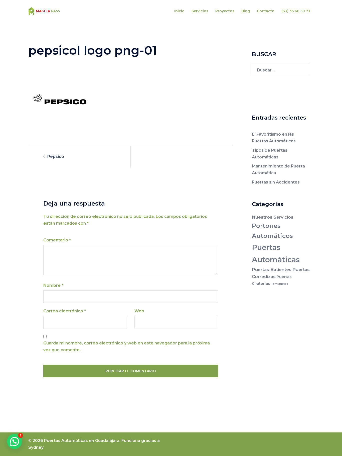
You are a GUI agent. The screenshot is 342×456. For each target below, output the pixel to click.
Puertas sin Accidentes (276, 182)
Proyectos (224, 11)
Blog (245, 11)
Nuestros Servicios (272, 217)
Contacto (265, 11)
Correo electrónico (64, 311)
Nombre (53, 285)
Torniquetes (279, 284)
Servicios (200, 11)
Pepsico (55, 156)
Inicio (179, 11)
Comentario (57, 240)
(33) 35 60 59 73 (295, 11)
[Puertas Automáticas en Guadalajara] (44, 11)
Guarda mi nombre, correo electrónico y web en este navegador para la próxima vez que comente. (126, 346)
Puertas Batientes (271, 269)
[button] (14, 441)
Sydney (36, 447)
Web (139, 311)
